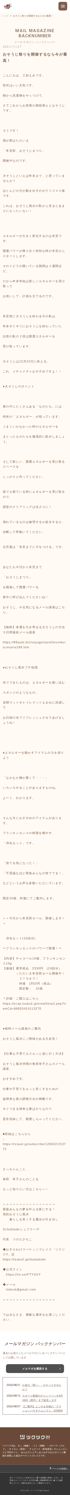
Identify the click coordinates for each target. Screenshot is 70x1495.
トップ (5, 16)
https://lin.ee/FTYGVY (23, 1274)
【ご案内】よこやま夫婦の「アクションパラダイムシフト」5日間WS (42, 1411)
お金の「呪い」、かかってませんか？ (41, 1387)
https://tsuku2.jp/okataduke (24, 1259)
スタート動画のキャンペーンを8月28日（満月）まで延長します (42, 1398)
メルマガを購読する (35, 1368)
